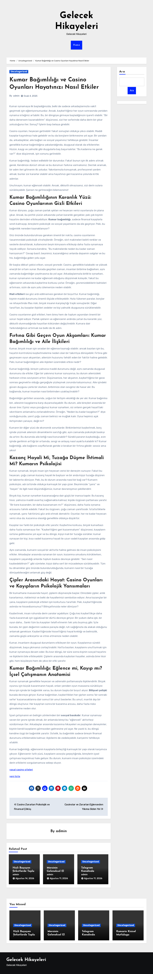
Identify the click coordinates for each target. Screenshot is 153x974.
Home (76, 45)
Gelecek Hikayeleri (26, 960)
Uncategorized (19, 71)
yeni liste (14, 776)
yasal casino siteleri (21, 769)
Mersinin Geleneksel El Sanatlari (55, 871)
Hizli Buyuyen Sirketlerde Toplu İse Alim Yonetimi (24, 871)
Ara (122, 71)
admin (16, 96)
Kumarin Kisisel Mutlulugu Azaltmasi (126, 934)
